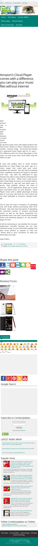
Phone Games (17, 21)
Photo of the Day (7, 25)
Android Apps (25, 533)
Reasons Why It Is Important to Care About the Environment (18, 448)
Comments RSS (18, 540)
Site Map (24, 3)
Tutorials (19, 25)
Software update (15, 246)
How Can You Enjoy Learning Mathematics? (13, 452)
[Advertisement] (19, 50)
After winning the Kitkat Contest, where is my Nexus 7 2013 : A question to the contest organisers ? (22, 487)
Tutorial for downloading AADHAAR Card (21, 510)
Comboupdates (8, 244)
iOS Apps (34, 533)
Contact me (8, 3)
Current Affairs (23, 17)
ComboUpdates (15, 541)
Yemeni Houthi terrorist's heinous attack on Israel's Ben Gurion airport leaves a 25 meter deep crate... (18, 443)
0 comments (22, 244)
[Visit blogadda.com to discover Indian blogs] (14, 525)
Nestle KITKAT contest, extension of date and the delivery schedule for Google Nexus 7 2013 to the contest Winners (21, 500)
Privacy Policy (17, 3)
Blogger (28, 541)
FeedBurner (22, 430)
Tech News (12, 17)
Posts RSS (11, 540)
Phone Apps (5, 21)
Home (1, 3)
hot (9, 246)
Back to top (26, 540)
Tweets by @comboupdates (9, 524)
